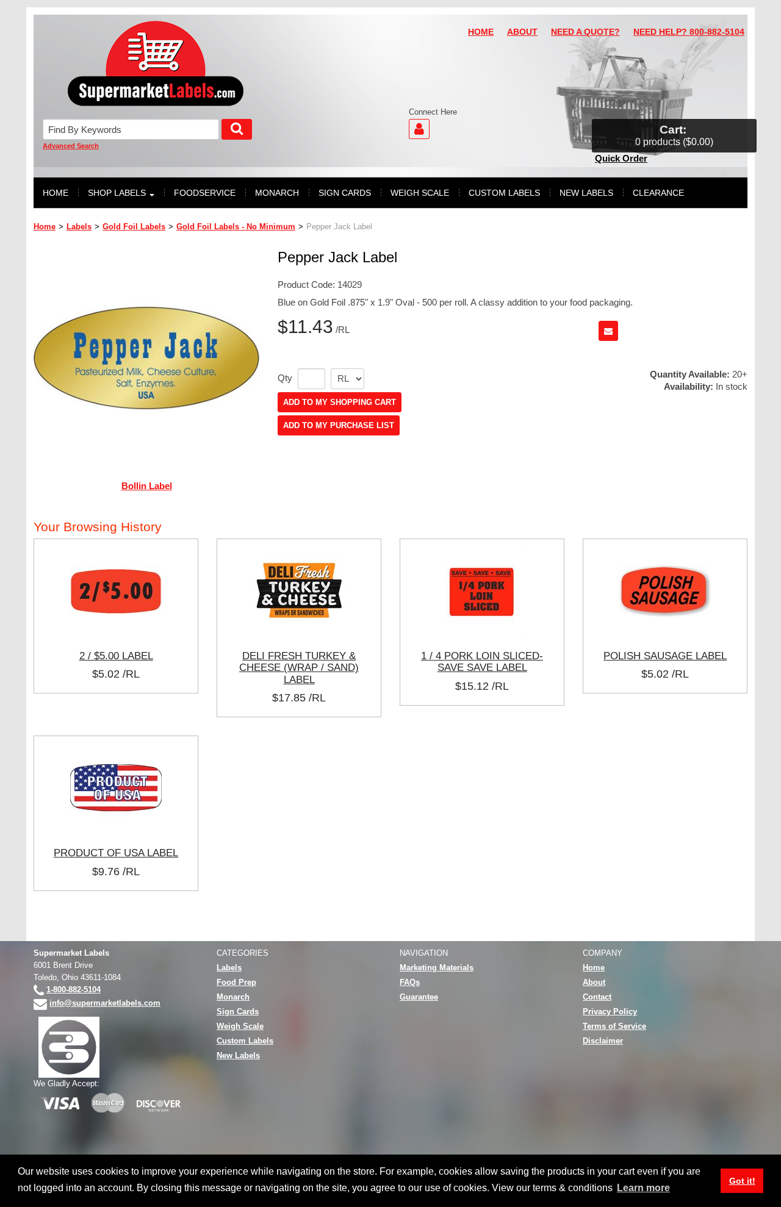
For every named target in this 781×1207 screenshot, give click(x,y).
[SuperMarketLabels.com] (155, 63)
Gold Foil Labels (134, 226)
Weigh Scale (240, 1026)
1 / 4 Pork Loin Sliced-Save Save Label (482, 661)
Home (45, 226)
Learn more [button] (643, 1188)
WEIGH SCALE (419, 193)
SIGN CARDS (345, 193)
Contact (597, 996)
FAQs (410, 982)
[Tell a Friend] (608, 331)
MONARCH (277, 193)
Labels (79, 226)
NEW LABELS (586, 193)
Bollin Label (146, 486)
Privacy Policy (610, 1011)
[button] (674, 135)
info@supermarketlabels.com (104, 1003)
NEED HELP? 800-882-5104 (688, 32)
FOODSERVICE (205, 193)
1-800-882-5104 (73, 989)
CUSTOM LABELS (504, 193)
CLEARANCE (658, 193)
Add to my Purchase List (338, 425)
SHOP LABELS (117, 193)
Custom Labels (245, 1040)
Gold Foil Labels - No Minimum (235, 226)
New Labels (238, 1055)
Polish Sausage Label (665, 655)
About (594, 982)
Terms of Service (614, 1026)
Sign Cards (238, 1011)
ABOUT (522, 32)
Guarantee (419, 996)
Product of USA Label (116, 852)
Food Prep (236, 982)
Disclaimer (603, 1040)
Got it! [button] (742, 1181)
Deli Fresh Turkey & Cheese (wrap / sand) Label (299, 667)
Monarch (233, 996)
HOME (481, 32)
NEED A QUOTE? (585, 32)
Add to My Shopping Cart (339, 402)
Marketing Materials (436, 967)
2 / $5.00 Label (116, 655)
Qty (285, 378)
